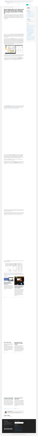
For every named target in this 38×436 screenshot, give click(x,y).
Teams (27, 37)
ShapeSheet (30, 33)
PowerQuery (28, 31)
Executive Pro (16, 434)
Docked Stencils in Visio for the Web (18, 429)
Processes (30, 31)
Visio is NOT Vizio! (7, 342)
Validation (29, 37)
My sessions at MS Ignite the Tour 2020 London (18, 343)
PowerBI (11, 408)
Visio (13, 408)
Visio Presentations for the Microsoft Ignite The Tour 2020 (19, 286)
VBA (30, 37)
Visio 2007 (28, 38)
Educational (28, 27)
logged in (7, 416)
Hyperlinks (28, 28)
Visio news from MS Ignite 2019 (18, 398)
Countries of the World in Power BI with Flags (8, 398)
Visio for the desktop (31, 38)
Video (32, 37)
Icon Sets (30, 28)
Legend (31, 29)
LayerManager (10, 54)
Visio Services (32, 39)
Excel (30, 27)
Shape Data (31, 32)
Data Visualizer (33, 26)
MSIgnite (32, 30)
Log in (25, 434)
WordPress (24, 434)
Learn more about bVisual (6, 426)
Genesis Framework (20, 434)
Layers (10, 408)
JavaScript (31, 28)
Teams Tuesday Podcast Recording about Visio (7, 283)
